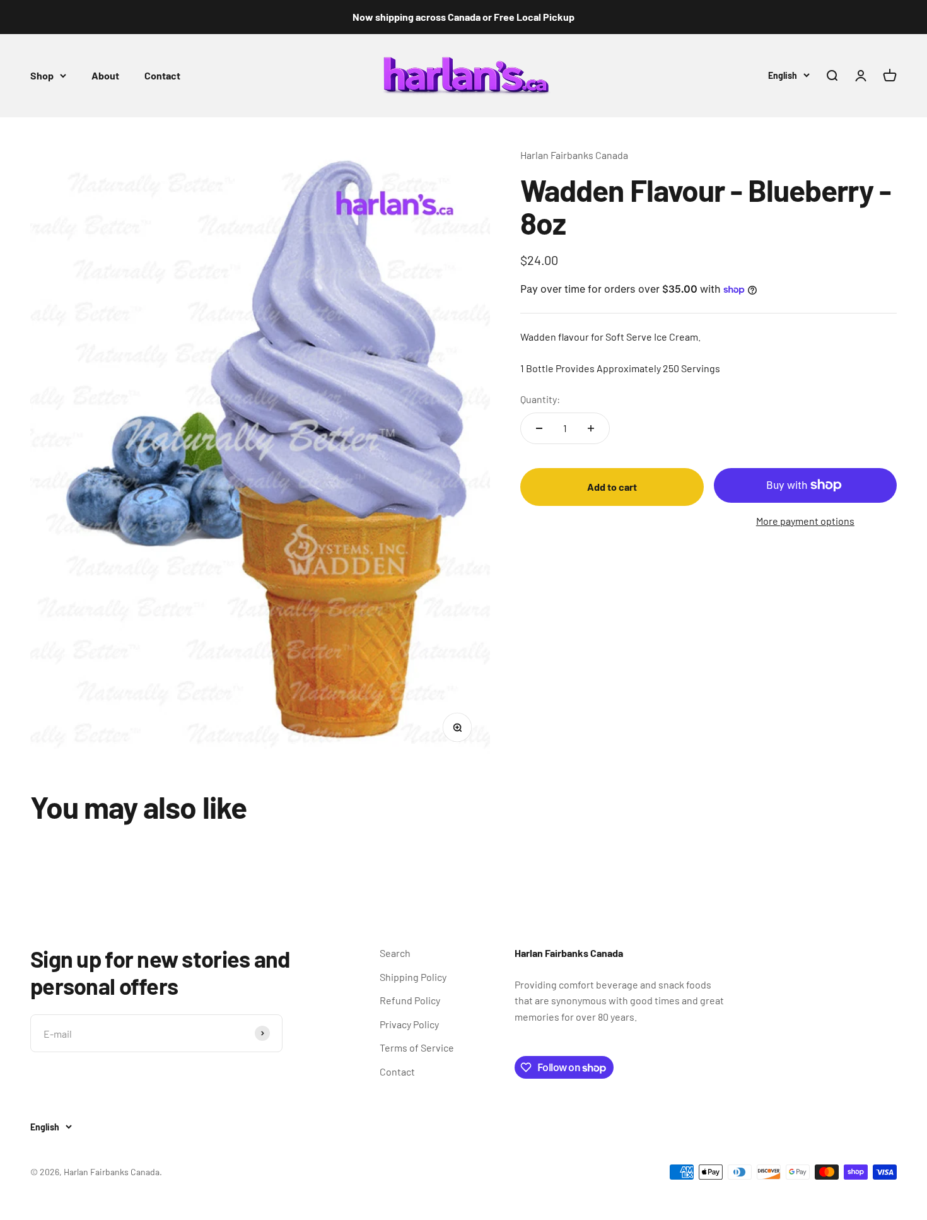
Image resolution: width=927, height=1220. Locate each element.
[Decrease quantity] (539, 428)
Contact (162, 75)
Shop (42, 75)
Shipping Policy (413, 977)
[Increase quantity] (591, 428)
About (105, 75)
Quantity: (540, 399)
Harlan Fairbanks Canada (574, 155)
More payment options (805, 521)
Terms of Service (417, 1047)
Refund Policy (410, 1000)
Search (395, 953)
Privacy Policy (409, 1024)
